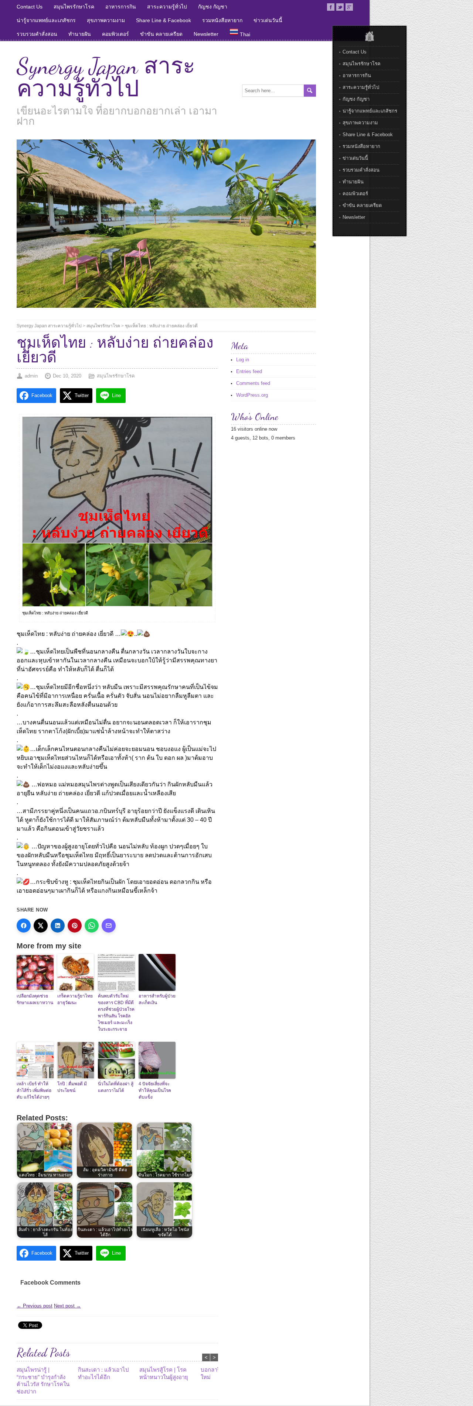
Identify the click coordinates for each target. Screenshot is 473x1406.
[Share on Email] (109, 926)
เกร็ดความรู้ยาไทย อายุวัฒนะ (75, 999)
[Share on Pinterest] (75, 926)
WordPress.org (252, 395)
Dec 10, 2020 (67, 376)
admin (31, 376)
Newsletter (206, 34)
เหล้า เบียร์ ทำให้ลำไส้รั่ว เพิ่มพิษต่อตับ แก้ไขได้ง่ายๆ (34, 1090)
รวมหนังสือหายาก (222, 20)
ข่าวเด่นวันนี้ (267, 20)
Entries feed (249, 371)
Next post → (67, 1306)
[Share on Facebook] (24, 926)
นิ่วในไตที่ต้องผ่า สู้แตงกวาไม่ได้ (115, 1087)
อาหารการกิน (120, 7)
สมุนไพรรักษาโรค (74, 7)
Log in (242, 359)
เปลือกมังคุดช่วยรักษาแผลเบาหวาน (35, 999)
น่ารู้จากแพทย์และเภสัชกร (46, 20)
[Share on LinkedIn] (58, 926)
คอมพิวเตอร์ (115, 34)
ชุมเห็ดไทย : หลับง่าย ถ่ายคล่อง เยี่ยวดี (161, 325)
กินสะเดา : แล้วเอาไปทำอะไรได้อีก (103, 1373)
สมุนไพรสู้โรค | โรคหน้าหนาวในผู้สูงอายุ (163, 1373)
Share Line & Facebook (163, 20)
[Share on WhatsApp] (92, 926)
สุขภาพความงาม (106, 20)
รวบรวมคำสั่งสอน (37, 34)
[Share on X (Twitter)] (41, 926)
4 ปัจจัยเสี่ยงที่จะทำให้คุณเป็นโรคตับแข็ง (155, 1090)
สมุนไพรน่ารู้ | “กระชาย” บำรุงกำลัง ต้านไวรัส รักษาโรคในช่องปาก (43, 1381)
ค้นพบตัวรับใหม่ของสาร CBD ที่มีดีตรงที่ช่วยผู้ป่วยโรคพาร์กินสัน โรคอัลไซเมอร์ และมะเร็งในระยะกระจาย (116, 1012)
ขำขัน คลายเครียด (161, 34)
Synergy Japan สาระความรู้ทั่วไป (106, 77)
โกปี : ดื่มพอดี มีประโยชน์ (72, 1087)
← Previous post (34, 1306)
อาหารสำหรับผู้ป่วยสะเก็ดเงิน (157, 999)
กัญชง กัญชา (212, 7)
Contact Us (29, 7)
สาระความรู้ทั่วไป (167, 7)
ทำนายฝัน (79, 34)
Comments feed (253, 383)
